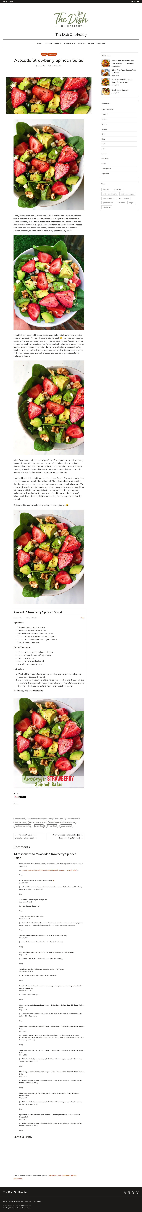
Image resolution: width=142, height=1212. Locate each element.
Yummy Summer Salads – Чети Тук (31, 916)
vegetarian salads (66, 826)
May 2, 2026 (23, 1076)
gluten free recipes (127, 194)
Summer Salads (52, 826)
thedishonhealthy (56, 66)
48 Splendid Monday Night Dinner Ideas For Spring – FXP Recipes (41, 969)
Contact (11, 1)
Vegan (131, 203)
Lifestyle (104, 129)
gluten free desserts (110, 194)
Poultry (103, 144)
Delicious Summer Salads (37, 822)
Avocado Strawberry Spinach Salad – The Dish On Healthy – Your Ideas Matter (46, 952)
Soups (103, 164)
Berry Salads (59, 819)
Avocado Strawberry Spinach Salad (40, 819)
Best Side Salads (20, 822)
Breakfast (104, 114)
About (5, 1)
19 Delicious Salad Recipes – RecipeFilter (33, 900)
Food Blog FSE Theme (9, 1208)
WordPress (27, 1208)
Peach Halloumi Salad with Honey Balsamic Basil (122, 80)
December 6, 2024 (25, 990)
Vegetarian (52, 54)
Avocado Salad (20, 819)
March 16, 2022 (24, 919)
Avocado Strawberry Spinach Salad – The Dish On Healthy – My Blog (43, 935)
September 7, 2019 (25, 902)
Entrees (104, 124)
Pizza (103, 139)
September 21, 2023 (26, 971)
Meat (103, 134)
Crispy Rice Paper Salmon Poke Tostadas (124, 71)
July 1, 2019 (23, 866)
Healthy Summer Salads (23, 826)
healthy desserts (108, 198)
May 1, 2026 (23, 1010)
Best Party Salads (72, 819)
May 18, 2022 (23, 938)
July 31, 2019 (23, 883)
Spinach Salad (39, 826)
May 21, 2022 (23, 955)
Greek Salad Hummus (120, 90)
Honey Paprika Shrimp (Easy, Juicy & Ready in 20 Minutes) (123, 62)
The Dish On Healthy (71, 34)
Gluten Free (118, 190)
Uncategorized (106, 169)
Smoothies (105, 159)
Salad (44, 54)
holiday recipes (124, 198)
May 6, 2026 (23, 1098)
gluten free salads (55, 822)
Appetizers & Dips (107, 109)
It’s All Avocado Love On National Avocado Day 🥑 (36, 880)
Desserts (104, 119)
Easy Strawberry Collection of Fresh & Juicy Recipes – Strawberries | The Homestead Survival (51, 864)
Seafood (104, 154)
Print (82, 618)
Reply (21, 875)
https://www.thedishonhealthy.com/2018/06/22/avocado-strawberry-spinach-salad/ (49, 870)
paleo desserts (108, 203)
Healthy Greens (70, 822)
